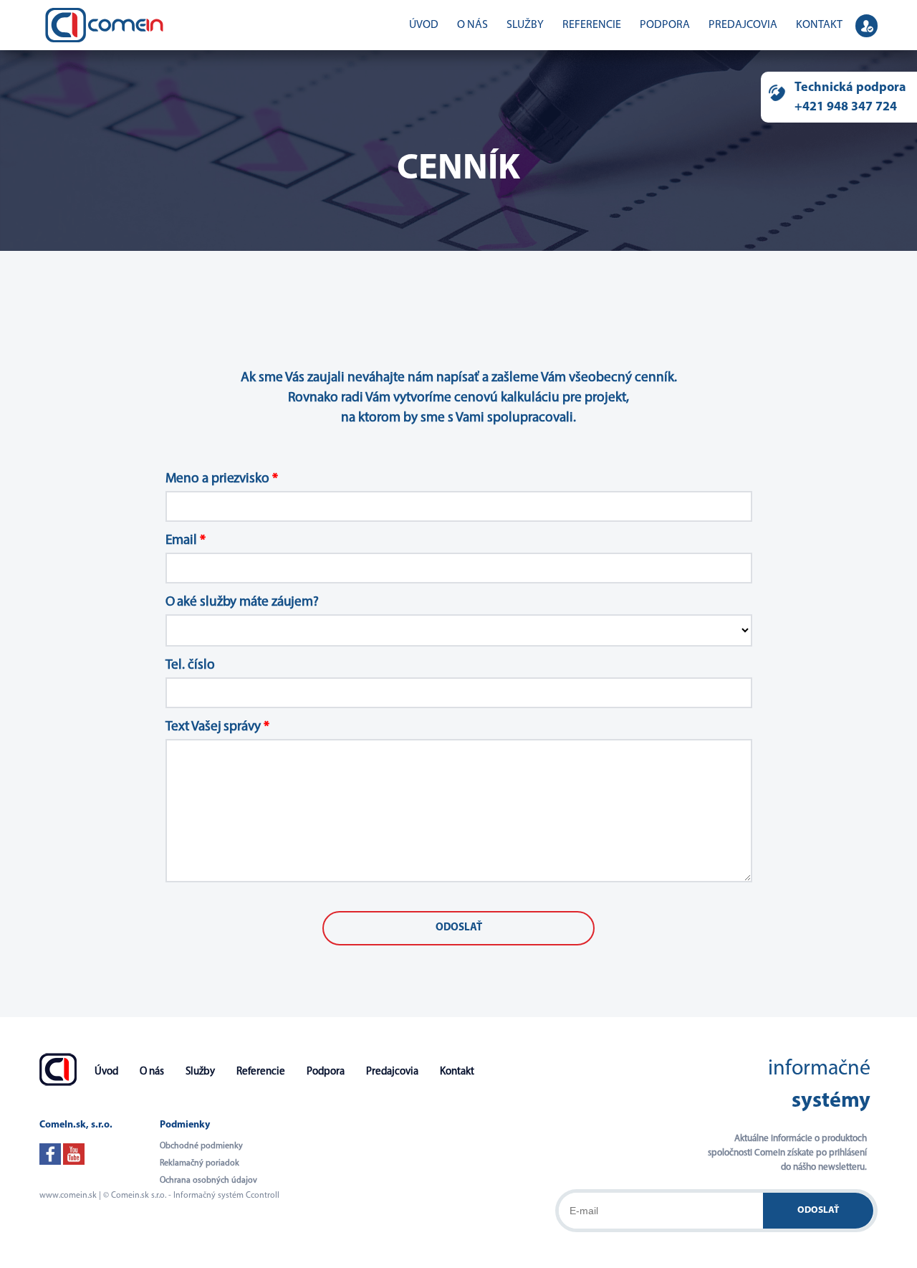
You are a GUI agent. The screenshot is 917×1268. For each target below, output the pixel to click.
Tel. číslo (190, 665)
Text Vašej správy (217, 727)
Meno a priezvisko (221, 479)
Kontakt (819, 25)
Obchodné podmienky (201, 1146)
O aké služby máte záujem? (242, 602)
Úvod (423, 25)
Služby (525, 25)
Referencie (591, 25)
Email (185, 541)
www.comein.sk (68, 1195)
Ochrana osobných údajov (208, 1180)
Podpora (665, 25)
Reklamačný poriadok (199, 1163)
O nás (472, 25)
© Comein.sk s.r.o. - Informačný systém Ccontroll (191, 1195)
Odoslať (818, 1210)
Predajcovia (743, 25)
